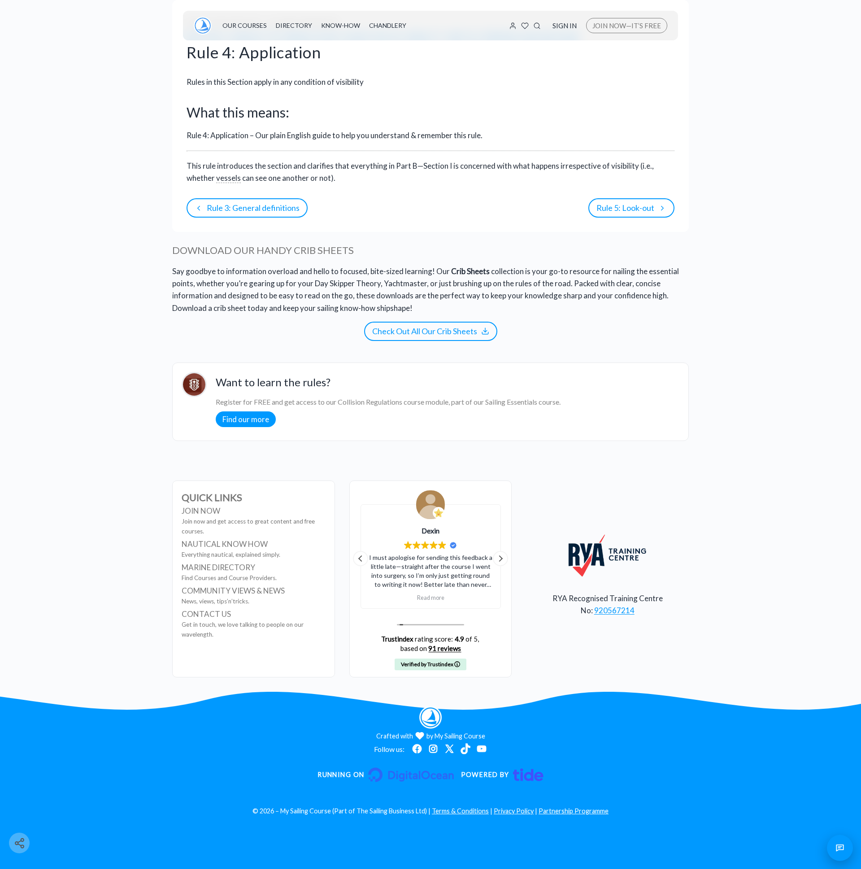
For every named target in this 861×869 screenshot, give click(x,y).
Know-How (340, 25)
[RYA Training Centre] (607, 555)
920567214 (614, 610)
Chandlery (387, 25)
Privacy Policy (514, 811)
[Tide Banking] (502, 775)
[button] (500, 558)
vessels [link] (228, 178)
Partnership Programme (574, 811)
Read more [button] (430, 597)
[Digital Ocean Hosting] (385, 775)
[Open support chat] (840, 848)
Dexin (430, 530)
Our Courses (244, 25)
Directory (294, 25)
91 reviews (444, 648)
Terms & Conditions (460, 811)
